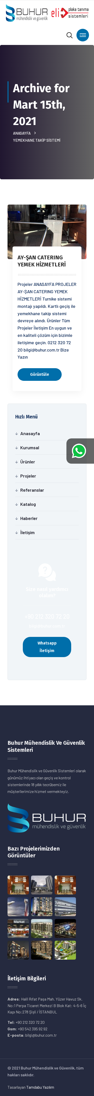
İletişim (27, 532)
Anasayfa (22, 133)
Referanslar (32, 490)
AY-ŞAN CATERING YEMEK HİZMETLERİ (42, 261)
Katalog (28, 504)
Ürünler (27, 461)
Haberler (29, 518)
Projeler (28, 476)
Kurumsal (29, 447)
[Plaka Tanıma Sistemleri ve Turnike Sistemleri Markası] (47, 12)
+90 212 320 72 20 (47, 616)
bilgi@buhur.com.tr (47, 626)
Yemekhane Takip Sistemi (36, 140)
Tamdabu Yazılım (40, 1087)
